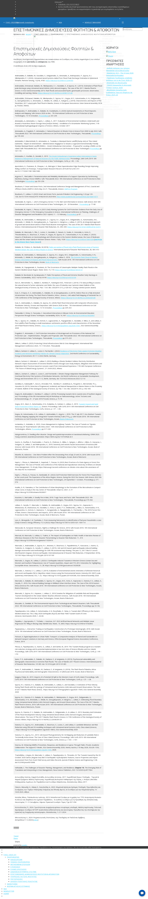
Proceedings (43, 116)
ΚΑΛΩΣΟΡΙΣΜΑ (16, 859)
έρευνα (16, 828)
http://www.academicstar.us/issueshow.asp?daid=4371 (77, 197)
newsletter (114, 100)
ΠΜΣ (109, 97)
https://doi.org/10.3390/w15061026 (80, 239)
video (36, 820)
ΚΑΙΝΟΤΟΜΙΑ (12, 884)
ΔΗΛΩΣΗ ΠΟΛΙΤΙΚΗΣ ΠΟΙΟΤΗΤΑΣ (23, 881)
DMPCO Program (70, 189)
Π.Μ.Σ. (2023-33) (12, 22)
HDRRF (98, 22)
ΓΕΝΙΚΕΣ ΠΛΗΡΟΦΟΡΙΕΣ (20, 862)
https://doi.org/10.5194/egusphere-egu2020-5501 (61, 326)
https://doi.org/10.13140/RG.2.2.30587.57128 (55, 93)
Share (16, 838)
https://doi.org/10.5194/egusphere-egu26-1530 (33, 750)
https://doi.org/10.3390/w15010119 (68, 270)
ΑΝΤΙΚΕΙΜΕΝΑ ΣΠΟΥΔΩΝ (20, 864)
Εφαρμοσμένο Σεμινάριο (116, 104)
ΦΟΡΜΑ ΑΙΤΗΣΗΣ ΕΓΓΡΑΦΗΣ (18, 886)
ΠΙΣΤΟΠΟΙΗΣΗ (16, 879)
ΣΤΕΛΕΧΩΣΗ (15, 867)
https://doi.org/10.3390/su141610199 (61, 277)
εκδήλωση (120, 102)
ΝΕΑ (60, 22)
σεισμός (110, 102)
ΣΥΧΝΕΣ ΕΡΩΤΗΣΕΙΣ (18, 869)
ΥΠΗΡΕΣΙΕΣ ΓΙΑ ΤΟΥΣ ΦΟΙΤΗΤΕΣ (23, 876)
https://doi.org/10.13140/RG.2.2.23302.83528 (78, 298)
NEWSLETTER (90, 22)
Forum (112, 107)
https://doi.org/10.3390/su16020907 (81, 315)
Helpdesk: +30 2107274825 (68, 4)
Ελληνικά (58, 2)
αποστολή (125, 100)
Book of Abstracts (52, 262)
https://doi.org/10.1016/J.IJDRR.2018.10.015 (84, 227)
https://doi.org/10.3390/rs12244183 (59, 80)
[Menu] (122, 22)
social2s (24, 845)
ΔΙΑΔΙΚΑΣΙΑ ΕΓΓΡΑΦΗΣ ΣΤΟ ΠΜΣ (23, 872)
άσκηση (129, 102)
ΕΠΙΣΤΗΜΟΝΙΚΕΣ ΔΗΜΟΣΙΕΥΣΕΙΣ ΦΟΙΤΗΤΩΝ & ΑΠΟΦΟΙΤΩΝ (34, 874)
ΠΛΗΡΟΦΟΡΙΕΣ (13, 857)
